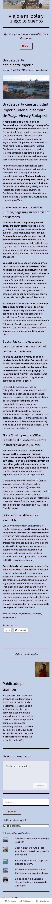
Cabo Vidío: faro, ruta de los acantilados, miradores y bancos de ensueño (32, 851)
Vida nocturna (10, 617)
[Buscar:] (26, 802)
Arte (19, 614)
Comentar (40, 786)
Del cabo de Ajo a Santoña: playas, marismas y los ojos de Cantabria (31, 882)
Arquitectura (9, 614)
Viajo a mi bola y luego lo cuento (26, 18)
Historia (38, 614)
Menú (25, 46)
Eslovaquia (28, 614)
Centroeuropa (35, 70)
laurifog (6, 70)
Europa (44, 70)
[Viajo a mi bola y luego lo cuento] (26, 4)
